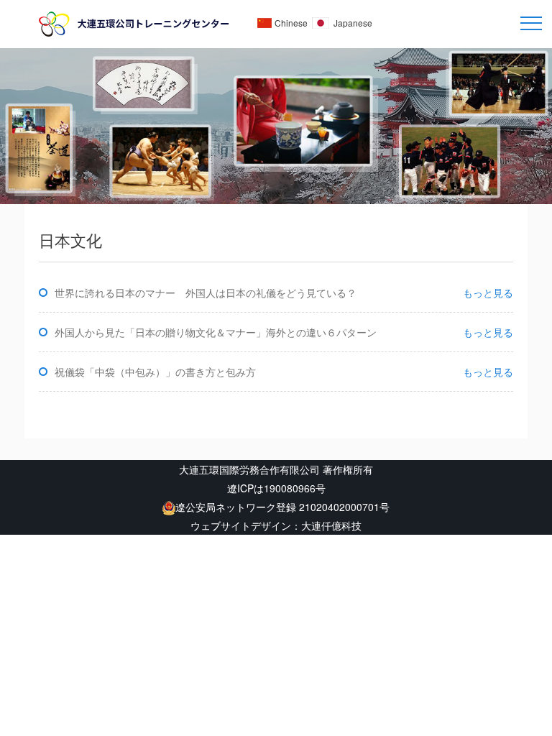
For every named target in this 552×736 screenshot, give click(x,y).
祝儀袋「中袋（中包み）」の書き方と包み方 (155, 371)
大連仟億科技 (331, 525)
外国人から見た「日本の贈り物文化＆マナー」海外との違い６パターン (216, 332)
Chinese (291, 23)
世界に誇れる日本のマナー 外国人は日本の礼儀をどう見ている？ (205, 292)
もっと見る (488, 292)
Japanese (353, 23)
